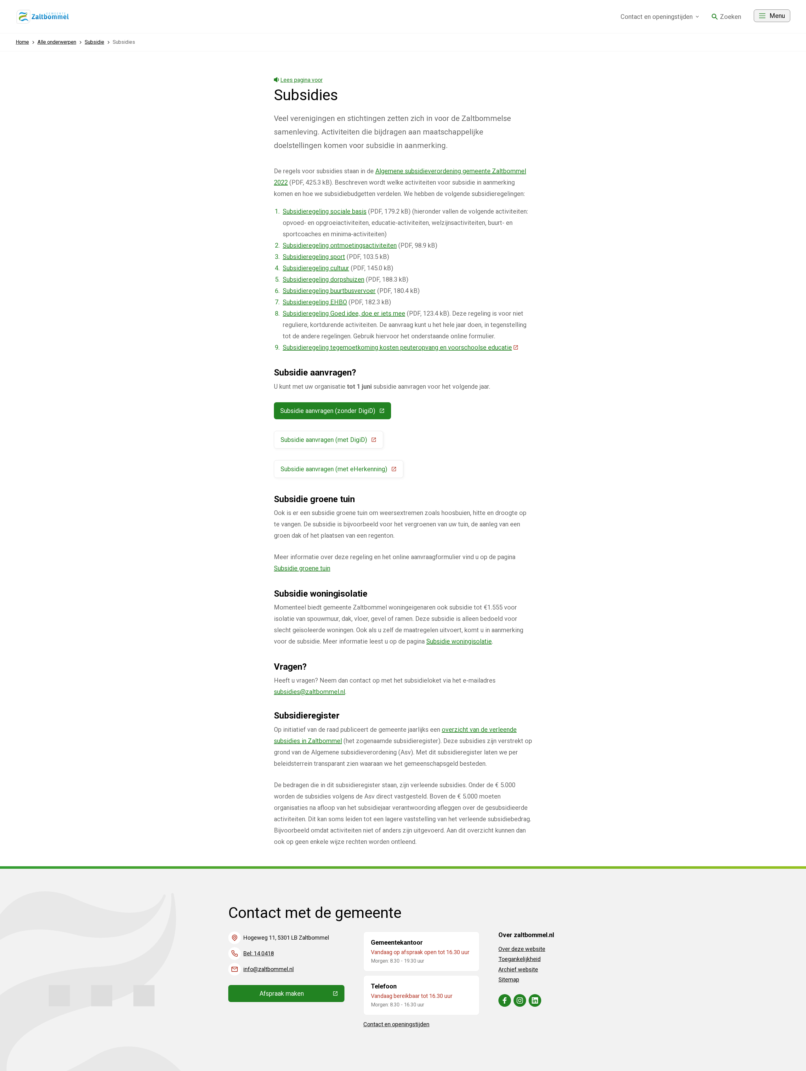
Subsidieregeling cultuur (316, 268)
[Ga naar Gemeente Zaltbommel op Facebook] (504, 1000)
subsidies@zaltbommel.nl (309, 692)
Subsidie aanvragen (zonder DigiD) (335, 412)
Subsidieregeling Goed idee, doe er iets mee (344, 313)
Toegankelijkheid (519, 959)
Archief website (518, 969)
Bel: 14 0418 (258, 953)
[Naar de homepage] (43, 17)
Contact (657, 16)
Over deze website (521, 949)
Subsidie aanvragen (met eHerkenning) (342, 470)
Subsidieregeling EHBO (315, 302)
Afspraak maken (301, 995)
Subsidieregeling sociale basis (324, 211)
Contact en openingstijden (396, 1024)
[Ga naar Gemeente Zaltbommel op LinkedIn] (535, 1000)
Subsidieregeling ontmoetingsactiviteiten (340, 245)
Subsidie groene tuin (302, 568)
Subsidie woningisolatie (459, 641)
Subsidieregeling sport (314, 257)
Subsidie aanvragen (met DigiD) (332, 441)
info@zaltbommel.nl (268, 969)
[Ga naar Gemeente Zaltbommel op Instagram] (520, 1000)
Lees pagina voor (302, 80)
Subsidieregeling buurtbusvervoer (329, 291)
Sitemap (508, 979)
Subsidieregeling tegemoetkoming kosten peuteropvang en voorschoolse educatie (401, 347)
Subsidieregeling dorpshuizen (323, 279)
